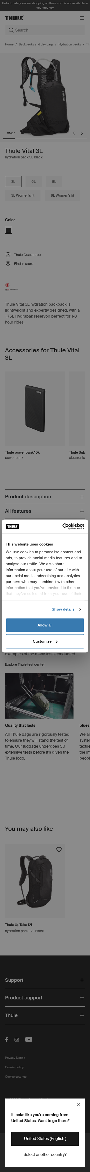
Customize (42, 641)
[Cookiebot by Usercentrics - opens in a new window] (63, 526)
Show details (63, 609)
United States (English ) (45, 1138)
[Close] (79, 1104)
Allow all (45, 625)
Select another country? (45, 1154)
